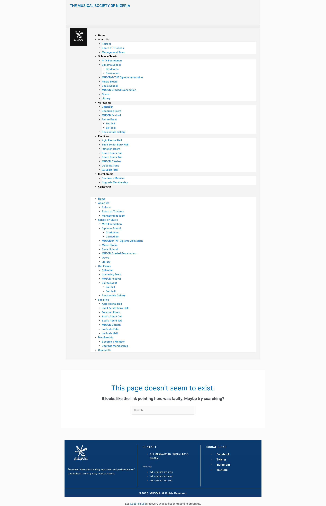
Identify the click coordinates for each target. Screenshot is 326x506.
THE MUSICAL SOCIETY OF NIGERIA (100, 6)
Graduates (112, 69)
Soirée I (110, 123)
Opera (105, 94)
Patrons (106, 43)
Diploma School (111, 64)
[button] (173, 195)
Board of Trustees (113, 48)
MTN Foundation (112, 60)
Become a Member (113, 178)
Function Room (111, 148)
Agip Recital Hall (112, 140)
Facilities (103, 136)
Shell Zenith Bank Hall (115, 144)
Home (101, 35)
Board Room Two (112, 157)
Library (106, 98)
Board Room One (112, 153)
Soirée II (111, 127)
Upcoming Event (111, 111)
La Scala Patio (110, 165)
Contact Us (104, 186)
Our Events (104, 102)
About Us (103, 39)
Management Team (113, 52)
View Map (146, 466)
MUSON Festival (111, 115)
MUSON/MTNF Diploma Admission (122, 77)
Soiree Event (109, 119)
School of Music (107, 56)
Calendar (107, 106)
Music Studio (109, 81)
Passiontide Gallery (113, 132)
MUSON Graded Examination (119, 89)
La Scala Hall (110, 169)
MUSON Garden (111, 161)
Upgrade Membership (115, 182)
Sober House (138, 503)
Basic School (110, 85)
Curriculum (112, 73)
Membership (105, 174)
